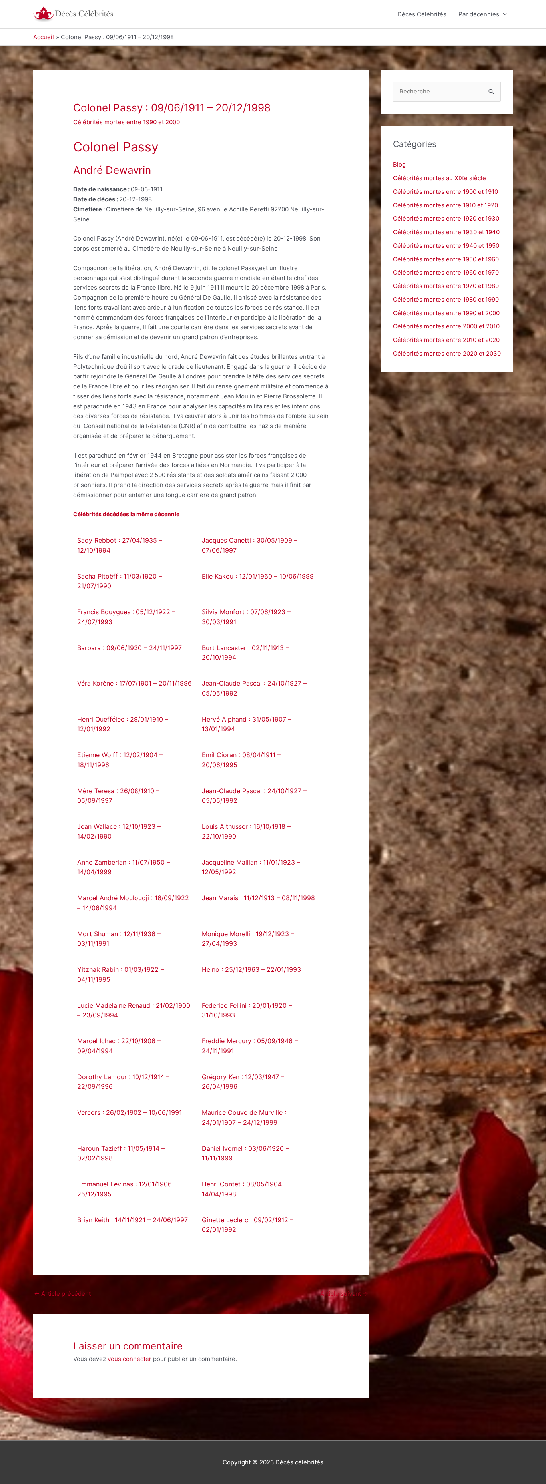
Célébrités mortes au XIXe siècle (439, 178)
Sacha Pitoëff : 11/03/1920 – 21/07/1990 (119, 581)
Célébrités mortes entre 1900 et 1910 (445, 191)
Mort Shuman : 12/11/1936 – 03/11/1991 (119, 939)
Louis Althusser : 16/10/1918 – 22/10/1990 (246, 831)
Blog (399, 164)
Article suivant (344, 1293)
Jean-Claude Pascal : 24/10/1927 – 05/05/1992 (254, 688)
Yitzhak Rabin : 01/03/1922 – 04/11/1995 (120, 974)
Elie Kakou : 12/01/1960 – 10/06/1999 (258, 576)
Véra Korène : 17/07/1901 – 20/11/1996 (134, 683)
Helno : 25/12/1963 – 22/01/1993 (251, 969)
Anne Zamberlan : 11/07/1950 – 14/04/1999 (123, 867)
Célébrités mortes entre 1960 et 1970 (446, 272)
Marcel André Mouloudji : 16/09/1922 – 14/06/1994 (133, 903)
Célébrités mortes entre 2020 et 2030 (447, 353)
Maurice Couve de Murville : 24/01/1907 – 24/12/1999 (244, 1117)
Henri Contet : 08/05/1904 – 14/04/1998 (244, 1189)
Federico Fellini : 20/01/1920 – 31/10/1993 (247, 1010)
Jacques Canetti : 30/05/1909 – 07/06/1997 (249, 545)
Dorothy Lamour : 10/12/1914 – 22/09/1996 (123, 1082)
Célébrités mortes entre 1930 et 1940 (446, 232)
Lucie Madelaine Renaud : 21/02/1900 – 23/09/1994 (133, 1010)
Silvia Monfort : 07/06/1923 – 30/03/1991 (246, 617)
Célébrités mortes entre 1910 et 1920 (445, 205)
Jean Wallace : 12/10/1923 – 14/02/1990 (119, 831)
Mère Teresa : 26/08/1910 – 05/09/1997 (118, 796)
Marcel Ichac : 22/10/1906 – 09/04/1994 (119, 1046)
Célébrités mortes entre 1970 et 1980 (446, 286)
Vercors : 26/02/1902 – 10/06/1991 (129, 1112)
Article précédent (62, 1293)
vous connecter (129, 1359)
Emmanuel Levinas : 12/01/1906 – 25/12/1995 (127, 1189)
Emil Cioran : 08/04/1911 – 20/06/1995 (241, 760)
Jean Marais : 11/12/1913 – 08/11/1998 (258, 898)
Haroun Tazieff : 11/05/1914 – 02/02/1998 (121, 1153)
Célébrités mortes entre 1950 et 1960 (446, 259)
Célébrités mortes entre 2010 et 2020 (446, 340)
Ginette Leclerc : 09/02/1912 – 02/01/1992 (247, 1225)
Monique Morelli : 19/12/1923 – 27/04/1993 (248, 939)
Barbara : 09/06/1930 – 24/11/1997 (129, 648)
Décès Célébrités (421, 14)
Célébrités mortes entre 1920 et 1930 (446, 218)
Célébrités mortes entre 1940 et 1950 (446, 245)
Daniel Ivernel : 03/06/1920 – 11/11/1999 (245, 1153)
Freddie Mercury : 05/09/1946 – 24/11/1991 (250, 1046)
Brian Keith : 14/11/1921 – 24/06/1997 (132, 1220)
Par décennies (478, 14)
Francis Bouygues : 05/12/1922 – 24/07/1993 (126, 617)
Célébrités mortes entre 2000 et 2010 (446, 326)
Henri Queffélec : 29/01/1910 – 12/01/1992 (122, 724)
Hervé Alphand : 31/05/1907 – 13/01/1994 (246, 724)
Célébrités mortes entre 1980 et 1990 (446, 299)
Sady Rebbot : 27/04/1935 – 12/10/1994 (119, 545)
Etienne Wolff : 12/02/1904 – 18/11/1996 (120, 760)
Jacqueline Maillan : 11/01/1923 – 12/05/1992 (251, 867)
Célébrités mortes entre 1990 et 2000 (126, 122)
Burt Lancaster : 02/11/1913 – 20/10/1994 (245, 653)
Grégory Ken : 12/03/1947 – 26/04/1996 (243, 1082)
